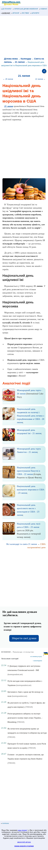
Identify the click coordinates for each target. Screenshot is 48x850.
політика (5, 823)
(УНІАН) (29, 707)
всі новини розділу (36, 656)
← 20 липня (8, 79)
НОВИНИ (43, 9)
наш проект (22, 830)
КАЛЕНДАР (6, 13)
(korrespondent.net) (15, 674)
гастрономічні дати (36, 547)
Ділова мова (11, 58)
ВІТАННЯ (15, 13)
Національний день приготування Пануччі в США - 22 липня (28, 470)
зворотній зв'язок (24, 842)
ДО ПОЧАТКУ (7, 9)
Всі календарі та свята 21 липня (21, 544)
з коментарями (37, 661)
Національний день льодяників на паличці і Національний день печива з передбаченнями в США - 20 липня (30, 416)
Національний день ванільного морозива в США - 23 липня (30, 489)
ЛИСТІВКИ (25, 13)
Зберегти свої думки (24, 638)
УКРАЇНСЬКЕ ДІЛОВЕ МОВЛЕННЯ (26, 9)
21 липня (20, 62)
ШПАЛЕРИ (35, 13)
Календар (26, 58)
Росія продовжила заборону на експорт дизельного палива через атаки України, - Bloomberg (25, 718)
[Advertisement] (24, 36)
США (43, 544)
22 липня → (40, 79)
